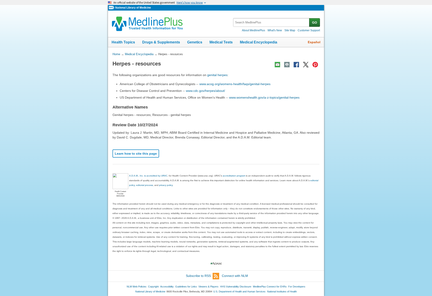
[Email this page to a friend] (277, 64)
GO (314, 22)
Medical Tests (221, 42)
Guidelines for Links (186, 286)
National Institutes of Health (282, 291)
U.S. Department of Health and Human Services (239, 291)
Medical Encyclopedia (258, 42)
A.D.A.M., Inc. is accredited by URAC (148, 175)
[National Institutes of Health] (112, 7)
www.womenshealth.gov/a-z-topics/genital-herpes (264, 97)
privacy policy (166, 185)
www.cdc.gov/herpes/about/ (205, 91)
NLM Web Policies (136, 286)
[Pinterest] (315, 64)
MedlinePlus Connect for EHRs (270, 286)
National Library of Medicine (133, 7)
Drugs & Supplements (161, 42)
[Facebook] (296, 64)
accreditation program (234, 175)
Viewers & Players (208, 286)
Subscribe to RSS (198, 276)
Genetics (194, 42)
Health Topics (123, 42)
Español (314, 42)
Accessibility (167, 286)
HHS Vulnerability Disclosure (235, 286)
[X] (306, 64)
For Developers (296, 286)
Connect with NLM (235, 276)
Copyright (153, 286)
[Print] (287, 64)
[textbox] (271, 22)
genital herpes (217, 75)
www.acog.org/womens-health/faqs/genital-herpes (234, 84)
